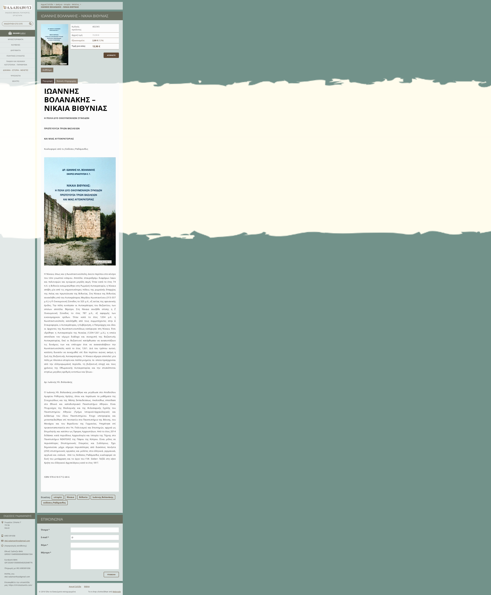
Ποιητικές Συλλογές (16, 56)
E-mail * (45, 537)
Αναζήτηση (30, 23)
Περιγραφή (48, 81)
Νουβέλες (15, 45)
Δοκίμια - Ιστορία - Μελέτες (15, 70)
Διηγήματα (16, 50)
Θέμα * (44, 545)
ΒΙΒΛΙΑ (87, 586)
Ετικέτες (45, 497)
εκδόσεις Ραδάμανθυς (54, 502)
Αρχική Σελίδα (47, 4)
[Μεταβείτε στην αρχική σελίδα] (17, 5)
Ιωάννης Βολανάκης (103, 497)
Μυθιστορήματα (15, 39)
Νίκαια (70, 497)
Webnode (117, 591)
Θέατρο (15, 81)
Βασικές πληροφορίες (66, 81)
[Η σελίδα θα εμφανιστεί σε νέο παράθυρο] (54, 45)
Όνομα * (45, 529)
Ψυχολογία (16, 75)
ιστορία (58, 497)
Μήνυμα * (46, 552)
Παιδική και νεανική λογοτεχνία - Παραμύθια (15, 63)
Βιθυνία (83, 497)
